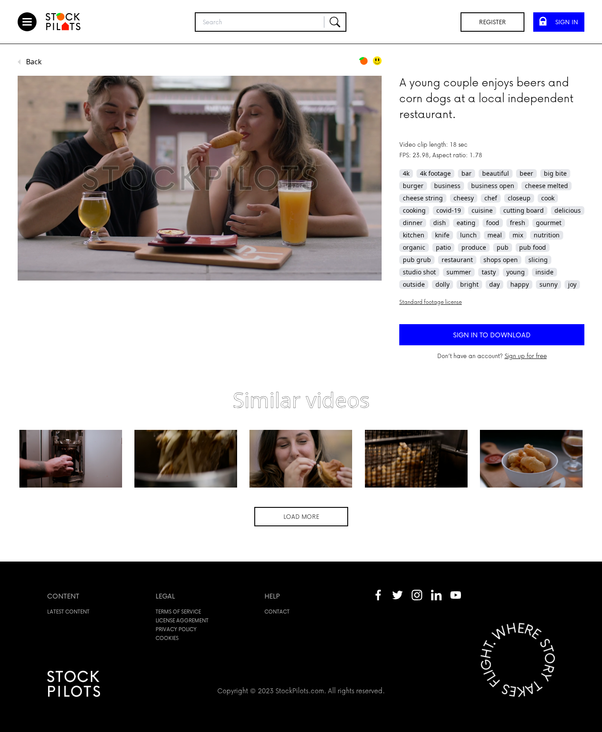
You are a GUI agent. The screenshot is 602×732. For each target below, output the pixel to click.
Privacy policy (176, 629)
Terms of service (178, 611)
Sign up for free (526, 355)
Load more (301, 516)
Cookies (167, 638)
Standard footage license (430, 302)
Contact (277, 611)
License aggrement (182, 620)
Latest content (68, 611)
